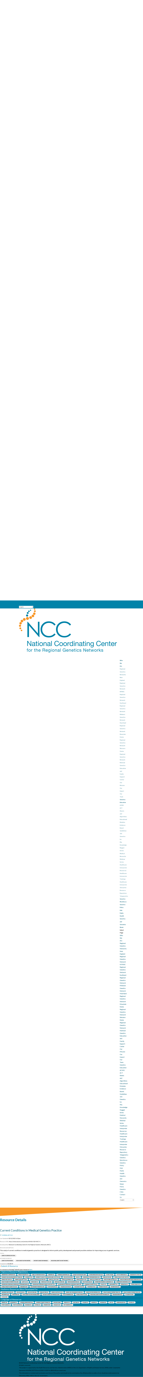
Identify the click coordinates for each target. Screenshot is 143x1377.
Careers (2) (51, 1274)
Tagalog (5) (57, 1304)
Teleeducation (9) (66, 1286)
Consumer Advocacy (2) (96, 1274)
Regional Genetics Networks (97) (99, 1294)
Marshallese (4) (121, 1302)
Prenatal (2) (124, 1284)
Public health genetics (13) (9, 1286)
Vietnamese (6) (68, 1304)
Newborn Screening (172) (123, 1281)
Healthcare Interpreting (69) (10, 1281)
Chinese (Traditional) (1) (43, 1302)
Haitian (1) (76, 1302)
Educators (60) (32, 1292)
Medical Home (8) (59, 1281)
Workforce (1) (115, 1286)
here (30, 1269)
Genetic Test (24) (53, 1279)
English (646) (57, 1302)
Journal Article (7, 1235)
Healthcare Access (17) (110, 1279)
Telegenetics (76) (79, 1286)
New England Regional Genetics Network (122, 683)
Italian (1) (85, 1302)
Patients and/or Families (41, 1260)
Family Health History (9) (121, 1277)
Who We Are (121, 663)
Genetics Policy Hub (122, 907)
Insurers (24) (5, 1294)
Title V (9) (4, 1297)
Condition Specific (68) (79, 1274)
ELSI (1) (78, 1277)
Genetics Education (123, 801)
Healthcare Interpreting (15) (132, 1292)
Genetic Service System (8, 1255)
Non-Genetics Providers (23, 1260)
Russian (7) (28, 1304)
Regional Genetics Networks (123, 671)
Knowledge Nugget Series (123, 847)
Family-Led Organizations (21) (74, 1292)
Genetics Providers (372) (93, 1292)
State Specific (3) (52, 1286)
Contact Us (22, 604)
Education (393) (68, 1277)
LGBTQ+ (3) (25, 1281)
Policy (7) (103, 1284)
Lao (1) (111, 1302)
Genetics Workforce (123, 900)
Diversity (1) (28, 1277)
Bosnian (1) (14, 1302)
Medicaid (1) (34, 1281)
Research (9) (23, 1286)
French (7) (67, 1302)
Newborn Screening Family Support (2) (44, 1284)
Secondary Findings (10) (37, 1286)
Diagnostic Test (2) (135, 1274)
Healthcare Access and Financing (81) (130, 1279)
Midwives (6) (15, 1294)
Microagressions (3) (73, 1281)
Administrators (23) (7, 1292)
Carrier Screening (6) (63, 1274)
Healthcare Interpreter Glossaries (123, 884)
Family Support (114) (21, 1279)
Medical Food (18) (46, 1281)
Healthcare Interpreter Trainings (123, 876)
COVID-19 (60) (109, 1274)
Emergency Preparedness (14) (91, 1277)
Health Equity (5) (81, 1279)
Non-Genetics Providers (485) (31, 1294)
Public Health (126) (81, 1294)
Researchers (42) (117, 1294)
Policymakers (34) (68, 1294)
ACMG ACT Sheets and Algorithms (123, 810)
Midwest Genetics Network (122, 717)
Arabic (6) (4, 1302)
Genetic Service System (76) (37, 1279)
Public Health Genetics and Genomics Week (123, 920)
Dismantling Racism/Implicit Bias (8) (12, 1277)
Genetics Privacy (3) (67, 1279)
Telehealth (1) (91, 1286)
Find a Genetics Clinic (25, 602)
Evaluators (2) (44, 1292)
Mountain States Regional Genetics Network (123, 739)
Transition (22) (103, 1286)
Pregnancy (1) (113, 1284)
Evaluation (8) (107, 1277)
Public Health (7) (135, 1284)
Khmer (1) (94, 1302)
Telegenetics (124, 896)
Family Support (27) (57, 1292)
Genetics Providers (7, 1260)
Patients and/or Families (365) (51, 1294)
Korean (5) (103, 1302)
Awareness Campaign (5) (8, 1274)
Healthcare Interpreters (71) (111, 1292)
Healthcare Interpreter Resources (123, 867)
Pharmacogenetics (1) (91, 1284)
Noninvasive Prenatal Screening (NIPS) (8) (69, 1284)
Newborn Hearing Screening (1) (104, 1281)
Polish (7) (131, 1302)
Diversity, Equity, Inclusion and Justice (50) (48, 1277)
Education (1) (20, 1292)
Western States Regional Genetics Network (122, 754)
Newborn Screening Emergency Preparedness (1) (15, 1284)
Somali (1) (37, 1304)
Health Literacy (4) (95, 1279)
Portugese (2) (6, 1304)
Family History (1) (7, 1279)
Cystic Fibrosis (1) (122, 1274)
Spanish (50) (47, 1304)
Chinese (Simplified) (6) (26, 1302)
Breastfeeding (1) (23, 1274)
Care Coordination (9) (38, 1274)
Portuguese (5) (17, 1304)
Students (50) (129, 1294)
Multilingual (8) (87, 1281)
